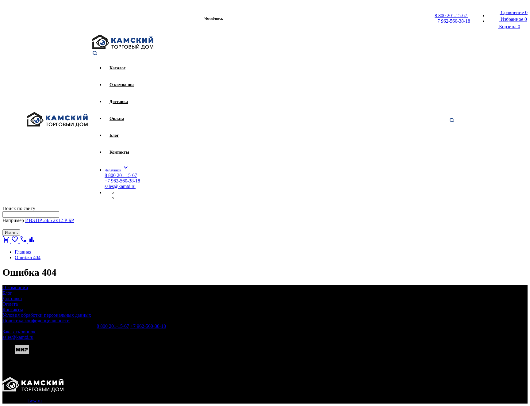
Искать (11, 232)
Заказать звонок (19, 331)
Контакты (12, 309)
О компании (15, 287)
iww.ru (35, 400)
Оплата (10, 304)
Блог (7, 293)
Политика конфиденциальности (36, 320)
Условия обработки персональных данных (46, 315)
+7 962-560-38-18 (452, 21)
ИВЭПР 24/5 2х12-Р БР (49, 220)
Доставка (12, 298)
